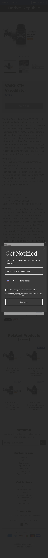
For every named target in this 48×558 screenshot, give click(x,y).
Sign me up (24, 302)
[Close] (44, 249)
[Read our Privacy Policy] (41, 293)
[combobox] (10, 281)
